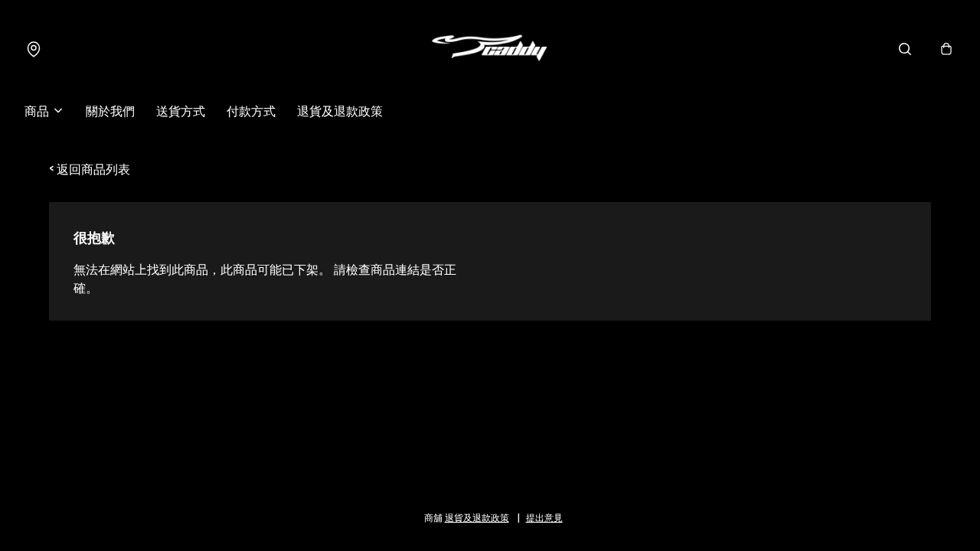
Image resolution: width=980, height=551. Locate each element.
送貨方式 (180, 110)
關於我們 (110, 110)
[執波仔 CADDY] (490, 49)
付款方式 (251, 110)
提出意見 (544, 516)
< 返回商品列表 (89, 168)
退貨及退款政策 (340, 110)
